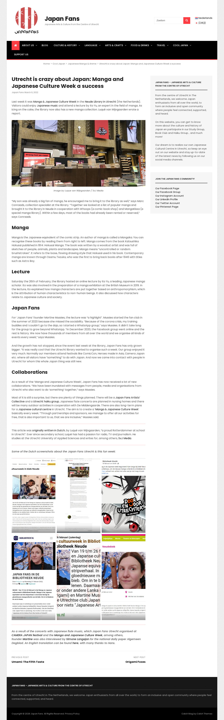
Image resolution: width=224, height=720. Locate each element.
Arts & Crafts (114, 45)
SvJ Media (124, 438)
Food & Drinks (140, 45)
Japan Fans (62, 19)
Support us (21, 54)
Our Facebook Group (167, 192)
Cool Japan (180, 45)
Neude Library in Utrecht (100, 102)
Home (46, 63)
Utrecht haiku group (46, 401)
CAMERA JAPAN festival (27, 635)
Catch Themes (204, 713)
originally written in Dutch (48, 430)
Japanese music (47, 105)
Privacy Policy (72, 713)
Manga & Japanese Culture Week (54, 102)
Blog (45, 45)
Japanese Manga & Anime (82, 63)
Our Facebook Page (167, 188)
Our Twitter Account (167, 203)
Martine (28, 639)
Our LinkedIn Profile (166, 199)
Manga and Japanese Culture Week (78, 635)
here (75, 643)
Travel (161, 45)
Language (91, 45)
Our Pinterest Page (166, 206)
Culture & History (65, 45)
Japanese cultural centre (34, 409)
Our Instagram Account (169, 195)
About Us (28, 45)
